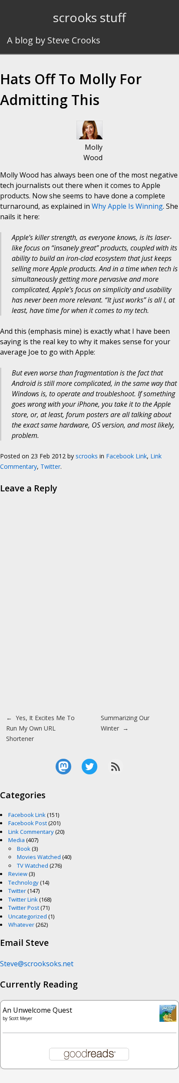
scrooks (87, 456)
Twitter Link (23, 899)
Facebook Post (27, 823)
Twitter (50, 466)
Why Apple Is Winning (127, 206)
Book (23, 849)
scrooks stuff (89, 17)
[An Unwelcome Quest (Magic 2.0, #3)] (167, 1019)
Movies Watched (39, 857)
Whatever (21, 924)
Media (16, 840)
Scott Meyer (20, 1018)
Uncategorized (27, 916)
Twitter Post (23, 908)
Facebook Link (126, 456)
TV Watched (32, 865)
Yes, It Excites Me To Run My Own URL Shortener (40, 728)
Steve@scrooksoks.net (36, 963)
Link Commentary (31, 832)
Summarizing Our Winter (125, 723)
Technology (23, 882)
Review (17, 874)
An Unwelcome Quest (37, 1010)
